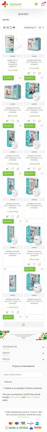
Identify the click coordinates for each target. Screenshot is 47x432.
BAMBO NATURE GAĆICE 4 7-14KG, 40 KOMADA (13, 301)
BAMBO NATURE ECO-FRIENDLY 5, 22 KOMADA (34, 206)
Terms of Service (32, 397)
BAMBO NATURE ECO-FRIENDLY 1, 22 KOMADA (34, 62)
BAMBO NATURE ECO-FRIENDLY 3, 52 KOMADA (13, 158)
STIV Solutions (23, 417)
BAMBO (12, 56)
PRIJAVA (8, 382)
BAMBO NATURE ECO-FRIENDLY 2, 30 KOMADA (12, 110)
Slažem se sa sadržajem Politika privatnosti (23, 388)
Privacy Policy (15, 397)
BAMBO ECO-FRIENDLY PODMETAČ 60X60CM (12, 63)
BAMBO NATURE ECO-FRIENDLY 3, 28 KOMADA (34, 110)
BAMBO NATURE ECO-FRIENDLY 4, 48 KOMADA (12, 206)
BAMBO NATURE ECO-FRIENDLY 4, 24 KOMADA (34, 158)
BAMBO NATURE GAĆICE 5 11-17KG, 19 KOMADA (34, 301)
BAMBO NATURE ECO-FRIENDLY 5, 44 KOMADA (12, 253)
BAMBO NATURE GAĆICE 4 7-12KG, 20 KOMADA (34, 253)
